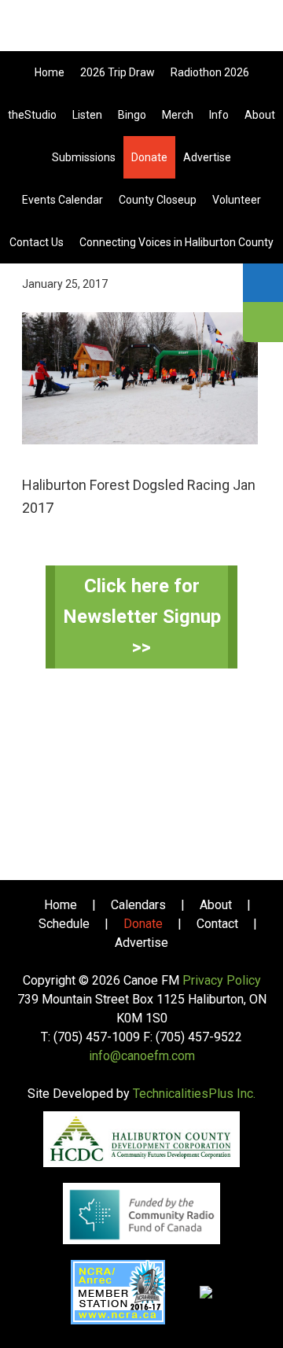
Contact (217, 923)
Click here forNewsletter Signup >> (142, 616)
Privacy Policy (221, 980)
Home (60, 904)
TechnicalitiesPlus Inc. (194, 1093)
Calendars (138, 904)
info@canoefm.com (142, 1055)
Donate (143, 923)
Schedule (64, 923)
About (216, 904)
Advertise (141, 942)
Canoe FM (141, 31)
